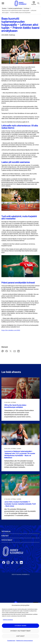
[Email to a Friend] (14, 351)
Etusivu (4, 8)
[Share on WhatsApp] (2, 351)
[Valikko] (2, 3)
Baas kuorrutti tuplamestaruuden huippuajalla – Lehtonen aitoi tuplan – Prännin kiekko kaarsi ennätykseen (19, 11)
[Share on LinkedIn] (18, 351)
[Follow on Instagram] (8, 562)
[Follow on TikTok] (12, 562)
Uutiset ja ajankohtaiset (15, 8)
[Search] (38, 3)
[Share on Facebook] (6, 351)
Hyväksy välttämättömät (20, 631)
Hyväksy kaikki (20, 625)
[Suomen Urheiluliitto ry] (20, 3)
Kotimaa (26, 8)
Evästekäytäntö (11, 640)
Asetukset (20, 636)
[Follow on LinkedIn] (21, 562)
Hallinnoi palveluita (8, 619)
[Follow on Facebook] (3, 562)
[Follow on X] (16, 562)
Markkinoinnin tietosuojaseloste (24, 640)
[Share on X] (10, 351)
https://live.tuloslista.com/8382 (10, 330)
